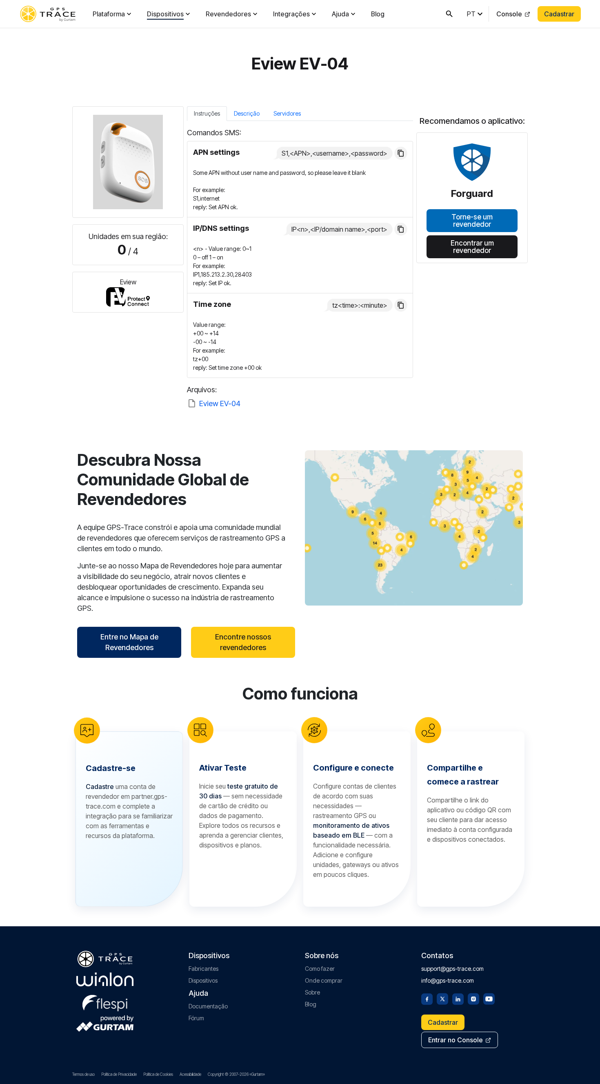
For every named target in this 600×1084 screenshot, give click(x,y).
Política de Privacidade (119, 1074)
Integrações (291, 14)
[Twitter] (442, 998)
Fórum (196, 1018)
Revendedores (228, 14)
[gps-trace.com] (47, 14)
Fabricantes (203, 968)
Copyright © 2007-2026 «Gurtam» (236, 1074)
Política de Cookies (158, 1074)
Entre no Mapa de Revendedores (129, 642)
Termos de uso (83, 1074)
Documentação (208, 1006)
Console (509, 14)
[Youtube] (489, 998)
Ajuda (340, 14)
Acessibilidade (190, 1074)
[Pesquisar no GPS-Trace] (449, 14)
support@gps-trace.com (452, 968)
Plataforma (109, 14)
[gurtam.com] (105, 979)
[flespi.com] (105, 1001)
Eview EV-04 (219, 403)
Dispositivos (165, 14)
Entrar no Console (455, 1040)
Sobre (312, 992)
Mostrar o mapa (414, 528)
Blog (377, 14)
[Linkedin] (458, 998)
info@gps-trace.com (447, 980)
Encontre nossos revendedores (243, 642)
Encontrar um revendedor (472, 246)
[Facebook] (427, 998)
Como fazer (320, 968)
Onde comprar (323, 980)
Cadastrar (559, 14)
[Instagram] (473, 998)
